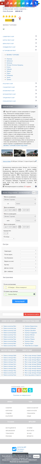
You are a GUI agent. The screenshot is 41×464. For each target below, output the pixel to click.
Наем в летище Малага (10, 357)
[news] (22, 389)
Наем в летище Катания (11, 364)
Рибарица (10, 75)
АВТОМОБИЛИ (10, 430)
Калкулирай (20, 301)
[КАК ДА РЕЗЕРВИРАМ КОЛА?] (36, 187)
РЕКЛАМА (9, 436)
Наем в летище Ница (10, 370)
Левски (9, 71)
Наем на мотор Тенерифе (11, 335)
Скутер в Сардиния (31, 332)
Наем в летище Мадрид (10, 360)
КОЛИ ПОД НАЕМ (15, 145)
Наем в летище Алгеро (10, 362)
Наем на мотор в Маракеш (11, 373)
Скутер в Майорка (30, 328)
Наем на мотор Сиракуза (11, 330)
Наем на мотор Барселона (11, 332)
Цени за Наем (7, 161)
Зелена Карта (12, 294)
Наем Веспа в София (31, 345)
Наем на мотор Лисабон (11, 337)
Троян (8, 77)
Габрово (9, 69)
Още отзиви (8, 20)
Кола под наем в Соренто (33, 375)
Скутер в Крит (29, 343)
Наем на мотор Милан (10, 326)
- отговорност (17, 287)
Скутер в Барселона (31, 326)
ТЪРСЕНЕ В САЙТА (32, 314)
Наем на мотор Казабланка (11, 375)
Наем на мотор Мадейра (11, 341)
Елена (8, 67)
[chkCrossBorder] (34, 294)
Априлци (9, 59)
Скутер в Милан (30, 335)
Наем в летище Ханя (10, 366)
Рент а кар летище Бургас (33, 357)
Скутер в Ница (29, 341)
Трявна (9, 79)
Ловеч (8, 73)
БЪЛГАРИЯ (9, 416)
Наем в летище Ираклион (11, 368)
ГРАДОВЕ (9, 413)
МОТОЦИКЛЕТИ (11, 428)
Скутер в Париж (30, 339)
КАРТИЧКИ (9, 410)
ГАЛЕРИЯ (9, 408)
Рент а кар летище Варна (33, 360)
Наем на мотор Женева (10, 345)
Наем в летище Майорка (11, 355)
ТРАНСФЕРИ (10, 433)
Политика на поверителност (22, 395)
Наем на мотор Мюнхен (10, 343)
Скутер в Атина (29, 337)
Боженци (9, 63)
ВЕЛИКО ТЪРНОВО (13, 55)
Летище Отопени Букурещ (15, 65)
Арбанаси (10, 61)
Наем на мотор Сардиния (11, 328)
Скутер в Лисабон (30, 330)
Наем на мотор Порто (10, 339)
